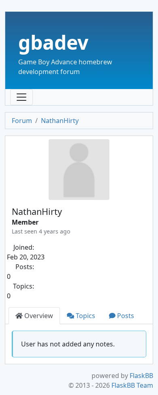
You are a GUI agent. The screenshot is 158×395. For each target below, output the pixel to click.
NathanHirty (60, 120)
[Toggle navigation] (21, 97)
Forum (22, 120)
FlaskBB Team (132, 385)
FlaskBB (141, 375)
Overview (38, 315)
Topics (84, 315)
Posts (124, 315)
